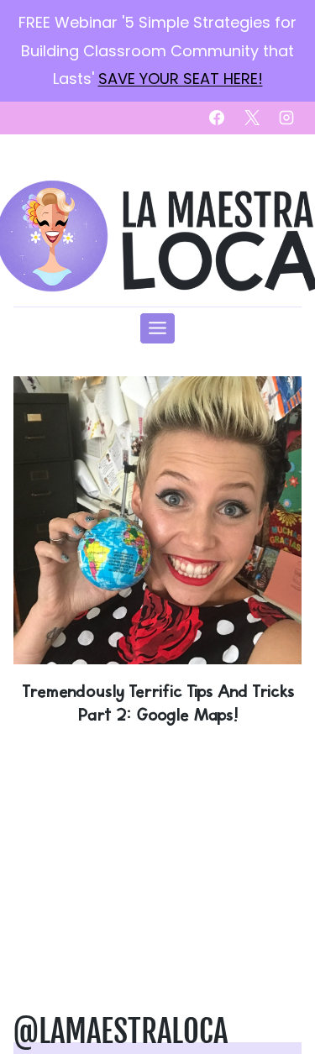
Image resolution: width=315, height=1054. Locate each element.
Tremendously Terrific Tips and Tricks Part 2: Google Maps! (158, 702)
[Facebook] (217, 117)
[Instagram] (286, 117)
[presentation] (157, 520)
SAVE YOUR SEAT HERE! (180, 78)
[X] (252, 117)
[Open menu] (157, 328)
